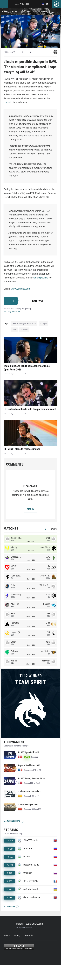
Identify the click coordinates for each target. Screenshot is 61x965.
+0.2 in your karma (12, 311)
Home (5, 12)
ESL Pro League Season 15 (24, 324)
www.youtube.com (20, 289)
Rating (17, 936)
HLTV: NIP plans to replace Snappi (22, 449)
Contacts (28, 936)
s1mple (44, 324)
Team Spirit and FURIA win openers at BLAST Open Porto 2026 (28, 367)
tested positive (40, 278)
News (14, 12)
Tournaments (42, 12)
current (7, 102)
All (46, 529)
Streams (26, 12)
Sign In (30, 509)
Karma (7, 936)
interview (24, 330)
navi (14, 330)
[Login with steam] (56, 4)
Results (54, 529)
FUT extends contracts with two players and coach (30, 409)
